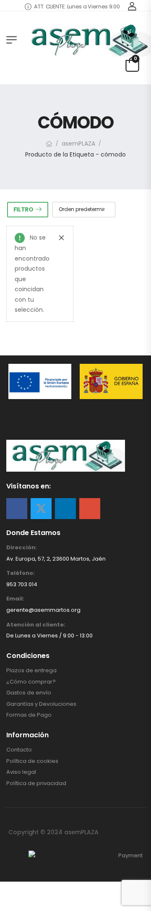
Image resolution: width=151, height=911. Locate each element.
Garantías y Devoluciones (41, 704)
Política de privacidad (36, 783)
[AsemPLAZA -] (88, 40)
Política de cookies (32, 761)
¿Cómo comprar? (31, 682)
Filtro (23, 209)
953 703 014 (21, 584)
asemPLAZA (78, 143)
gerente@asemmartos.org (43, 610)
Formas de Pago (29, 715)
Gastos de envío (28, 692)
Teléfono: (20, 573)
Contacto (19, 750)
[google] (89, 508)
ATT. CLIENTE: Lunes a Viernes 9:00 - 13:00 (81, 6)
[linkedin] (65, 508)
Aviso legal (21, 772)
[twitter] (41, 508)
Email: (15, 598)
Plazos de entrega (31, 670)
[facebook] (16, 508)
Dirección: (21, 547)
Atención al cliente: (35, 624)
